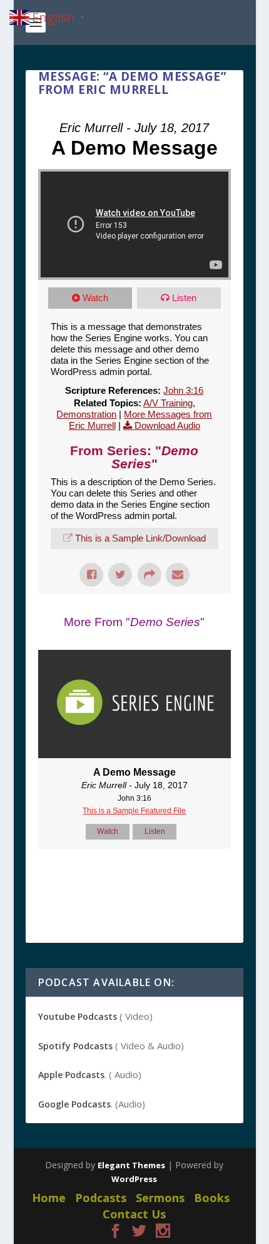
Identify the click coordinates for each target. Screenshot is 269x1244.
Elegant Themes (131, 1165)
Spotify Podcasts (75, 1046)
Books (212, 1197)
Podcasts (100, 1197)
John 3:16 (183, 390)
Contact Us (134, 1213)
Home (49, 1197)
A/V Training (168, 403)
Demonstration (86, 414)
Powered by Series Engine (134, 880)
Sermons (160, 1197)
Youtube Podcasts (77, 1016)
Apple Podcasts (71, 1075)
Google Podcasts (74, 1104)
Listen (184, 297)
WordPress (134, 1179)
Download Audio (167, 425)
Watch (95, 297)
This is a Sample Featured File (134, 810)
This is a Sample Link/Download (140, 538)
